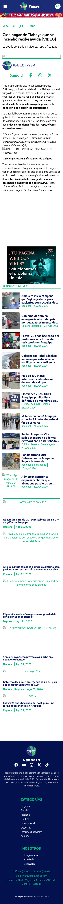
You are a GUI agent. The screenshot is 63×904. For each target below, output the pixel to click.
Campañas (29, 863)
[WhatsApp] (40, 75)
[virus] (31, 282)
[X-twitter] (39, 765)
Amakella (29, 859)
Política (25, 819)
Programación (31, 855)
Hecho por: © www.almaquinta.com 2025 (31, 896)
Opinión (25, 836)
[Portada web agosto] (31, 16)
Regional (9, 26)
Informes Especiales (31, 831)
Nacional (25, 814)
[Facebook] (31, 75)
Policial (25, 810)
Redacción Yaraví (24, 65)
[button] (5, 6)
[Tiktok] (47, 765)
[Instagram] (31, 765)
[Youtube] (24, 765)
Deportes (26, 827)
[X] (50, 75)
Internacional (28, 823)
